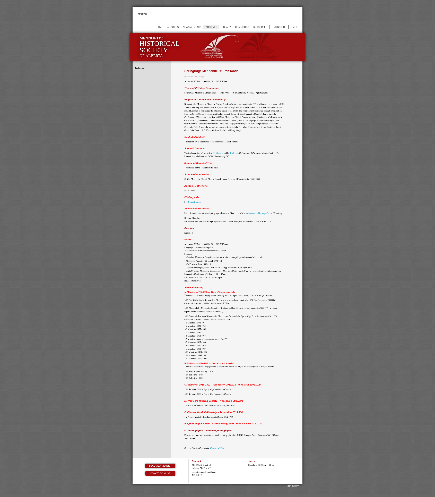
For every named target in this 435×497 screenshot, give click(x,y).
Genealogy (242, 27)
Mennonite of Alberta (160, 47)
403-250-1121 (197, 474)
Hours (251, 461)
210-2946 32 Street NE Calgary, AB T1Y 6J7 (201, 466)
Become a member (160, 466)
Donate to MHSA (160, 473)
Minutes (219, 153)
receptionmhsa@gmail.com (204, 471)
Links (294, 27)
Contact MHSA (217, 448)
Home (159, 27)
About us (173, 27)
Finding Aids (279, 27)
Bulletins (234, 153)
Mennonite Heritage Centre (260, 213)
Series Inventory (195, 201)
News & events (192, 27)
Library (226, 27)
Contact (196, 461)
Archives (211, 27)
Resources (260, 27)
